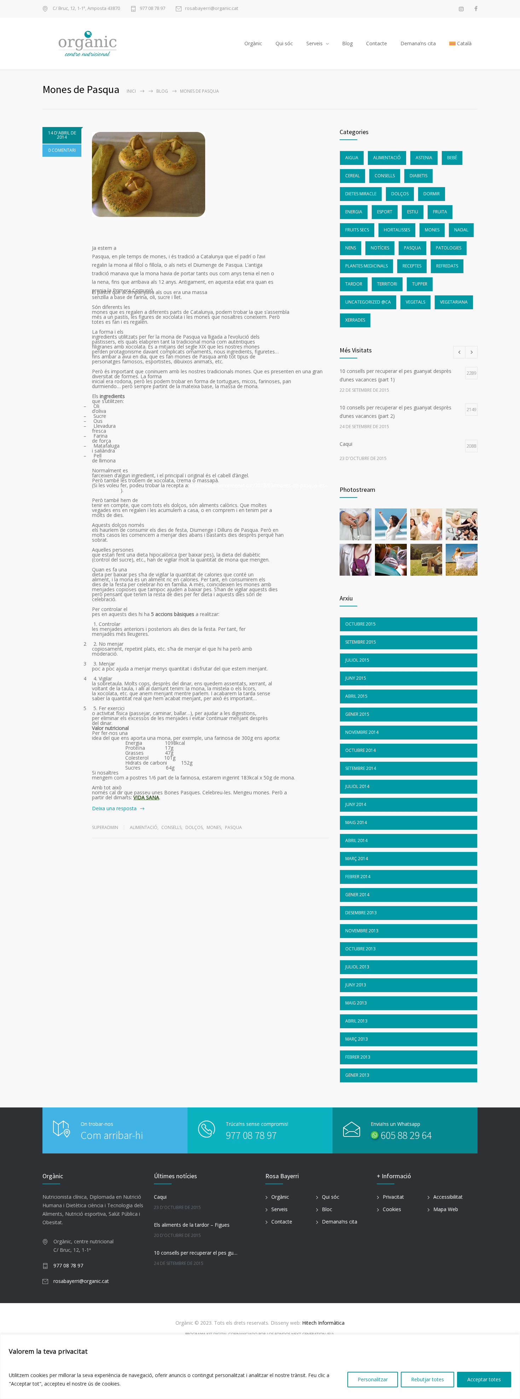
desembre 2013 (361, 913)
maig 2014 (356, 822)
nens (350, 248)
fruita (440, 212)
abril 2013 (356, 1021)
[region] (260, 1366)
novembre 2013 (362, 931)
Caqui (160, 1196)
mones (214, 827)
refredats (447, 266)
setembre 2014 (360, 768)
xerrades (355, 320)
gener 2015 (357, 714)
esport (384, 212)
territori (387, 284)
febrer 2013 (357, 1057)
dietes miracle (360, 194)
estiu (412, 212)
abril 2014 (356, 840)
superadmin (105, 827)
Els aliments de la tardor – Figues (192, 1224)
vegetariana (454, 302)
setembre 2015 (360, 642)
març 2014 (356, 859)
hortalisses (397, 230)
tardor (353, 284)
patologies (448, 248)
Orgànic (253, 43)
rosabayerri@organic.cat (211, 8)
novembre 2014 (362, 732)
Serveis (314, 43)
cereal (352, 176)
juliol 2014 (357, 786)
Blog (347, 43)
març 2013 (356, 1039)
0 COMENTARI (62, 150)
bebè (452, 158)
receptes (412, 266)
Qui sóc (284, 43)
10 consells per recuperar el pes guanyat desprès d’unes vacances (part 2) (196, 1252)
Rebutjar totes (427, 1379)
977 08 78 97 (152, 8)
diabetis (418, 176)
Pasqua (233, 827)
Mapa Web (445, 1209)
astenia (424, 158)
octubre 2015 (360, 624)
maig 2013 (356, 1003)
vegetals (415, 302)
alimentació (143, 827)
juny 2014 (355, 804)
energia (353, 212)
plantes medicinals (366, 266)
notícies (380, 248)
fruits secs (357, 230)
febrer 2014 (357, 877)
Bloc (327, 1209)
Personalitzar (373, 1379)
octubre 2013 (360, 949)
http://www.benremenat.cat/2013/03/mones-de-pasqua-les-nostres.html (209, 488)
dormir (431, 194)
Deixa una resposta (114, 808)
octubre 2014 (360, 750)
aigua (351, 158)
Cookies (392, 1209)
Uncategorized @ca (368, 302)
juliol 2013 (357, 967)
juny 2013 (355, 985)
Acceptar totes (484, 1379)
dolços (194, 827)
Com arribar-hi (112, 1135)
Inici (131, 91)
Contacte (376, 43)
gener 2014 (357, 895)
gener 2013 (357, 1075)
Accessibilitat (448, 1196)
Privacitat (393, 1196)
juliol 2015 (357, 660)
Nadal (461, 230)
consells (171, 827)
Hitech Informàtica (323, 1322)
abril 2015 (356, 696)
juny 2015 (355, 678)
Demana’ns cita (418, 43)
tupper (419, 284)
